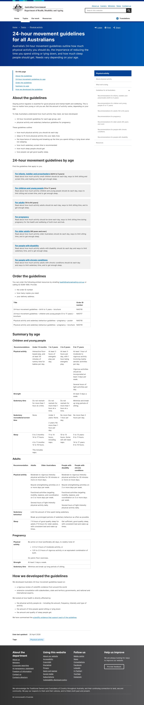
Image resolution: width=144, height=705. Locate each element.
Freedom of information (22, 671)
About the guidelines (23, 76)
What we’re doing (102, 84)
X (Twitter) (78, 671)
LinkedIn (77, 668)
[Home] (38, 8)
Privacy (46, 668)
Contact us (126, 6)
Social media (48, 674)
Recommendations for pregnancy (109, 116)
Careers (103, 6)
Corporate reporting (21, 665)
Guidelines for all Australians (105, 90)
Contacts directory (20, 677)
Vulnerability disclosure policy (55, 680)
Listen (99, 28)
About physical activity (104, 79)
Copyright (47, 662)
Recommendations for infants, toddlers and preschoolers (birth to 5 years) (112, 97)
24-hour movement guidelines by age (30, 79)
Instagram (78, 677)
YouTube (77, 674)
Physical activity (36, 27)
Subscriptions (48, 677)
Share (118, 28)
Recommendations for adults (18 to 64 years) (113, 111)
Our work (35, 18)
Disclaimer (47, 665)
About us (95, 6)
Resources (47, 18)
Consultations (79, 662)
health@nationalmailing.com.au (72, 282)
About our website (50, 656)
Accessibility (48, 659)
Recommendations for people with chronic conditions (112, 130)
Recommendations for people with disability (113, 137)
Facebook (78, 665)
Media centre (79, 656)
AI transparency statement (23, 668)
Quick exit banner (50, 671)
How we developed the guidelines (29, 89)
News (118, 6)
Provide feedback (114, 667)
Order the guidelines (23, 83)
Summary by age (22, 86)
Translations (125, 18)
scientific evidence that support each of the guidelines (55, 617)
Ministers (111, 6)
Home (16, 18)
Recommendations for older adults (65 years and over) (113, 123)
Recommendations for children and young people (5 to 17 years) (112, 104)
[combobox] (105, 10)
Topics (25, 18)
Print (109, 28)
